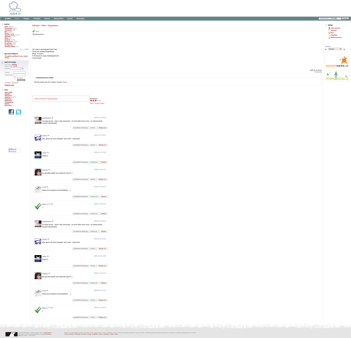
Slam (6, 38)
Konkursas (8, 45)
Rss (332, 33)
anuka (44, 136)
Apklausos (8, 100)
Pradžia (8, 19)
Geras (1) (94, 162)
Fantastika (8, 28)
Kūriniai (35, 25)
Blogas (103, 162)
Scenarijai (8, 30)
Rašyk (17, 19)
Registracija (9, 85)
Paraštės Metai (10, 46)
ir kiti (44, 187)
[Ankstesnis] (326, 49)
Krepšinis (94, 334)
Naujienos (8, 95)
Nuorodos (8, 105)
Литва (111, 334)
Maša (44, 25)
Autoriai (7, 97)
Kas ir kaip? (100, 103)
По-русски (8, 41)
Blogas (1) (102, 128)
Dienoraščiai (58, 19)
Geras (93, 128)
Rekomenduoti (336, 37)
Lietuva (101, 334)
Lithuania (106, 334)
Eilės (6, 26)
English (7, 40)
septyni (45, 170)
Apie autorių (335, 28)
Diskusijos (81, 19)
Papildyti (334, 35)
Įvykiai (70, 19)
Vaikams (8, 36)
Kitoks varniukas (69, 334)
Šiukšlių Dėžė (9, 35)
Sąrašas (334, 30)
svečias (14, 64)
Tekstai (47, 19)
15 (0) (15, 66)
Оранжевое (53, 25)
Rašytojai (36, 19)
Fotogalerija (9, 102)
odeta (44, 153)
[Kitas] (344, 49)
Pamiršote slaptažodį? (12, 82)
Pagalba (7, 94)
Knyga (89, 334)
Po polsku (8, 43)
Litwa (116, 334)
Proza (7, 33)
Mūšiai (7, 104)
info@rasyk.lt (48, 332)
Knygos (26, 19)
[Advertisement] (84, 8)
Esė (6, 31)
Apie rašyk (8, 92)
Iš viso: (24, 49)
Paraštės (84, 334)
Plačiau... (65, 82)
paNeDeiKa (46, 118)
